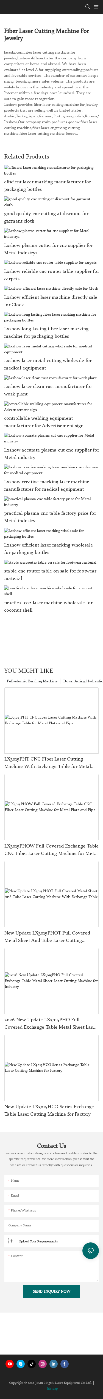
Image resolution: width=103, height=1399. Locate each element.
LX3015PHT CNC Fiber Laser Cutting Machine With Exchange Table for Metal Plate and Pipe (47, 763)
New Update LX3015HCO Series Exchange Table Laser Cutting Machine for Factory (49, 1110)
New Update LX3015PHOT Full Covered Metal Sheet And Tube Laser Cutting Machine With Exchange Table (47, 937)
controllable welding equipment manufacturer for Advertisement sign (43, 422)
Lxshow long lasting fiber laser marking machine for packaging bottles (46, 332)
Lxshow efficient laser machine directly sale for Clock (50, 301)
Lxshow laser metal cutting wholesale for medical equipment (47, 364)
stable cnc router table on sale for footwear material (50, 575)
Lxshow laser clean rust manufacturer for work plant (48, 390)
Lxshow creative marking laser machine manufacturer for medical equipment (46, 485)
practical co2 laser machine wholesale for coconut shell (48, 606)
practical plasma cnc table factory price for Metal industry (50, 517)
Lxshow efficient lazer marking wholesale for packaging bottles (48, 549)
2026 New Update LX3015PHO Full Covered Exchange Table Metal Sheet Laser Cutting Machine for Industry (50, 1024)
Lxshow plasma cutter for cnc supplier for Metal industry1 (48, 249)
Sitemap (52, 1388)
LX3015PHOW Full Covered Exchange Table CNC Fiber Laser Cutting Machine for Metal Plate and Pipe (51, 850)
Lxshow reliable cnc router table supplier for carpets (51, 275)
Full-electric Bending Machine (32, 681)
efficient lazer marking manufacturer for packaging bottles (47, 186)
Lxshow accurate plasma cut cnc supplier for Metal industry (51, 454)
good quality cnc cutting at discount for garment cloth (46, 217)
